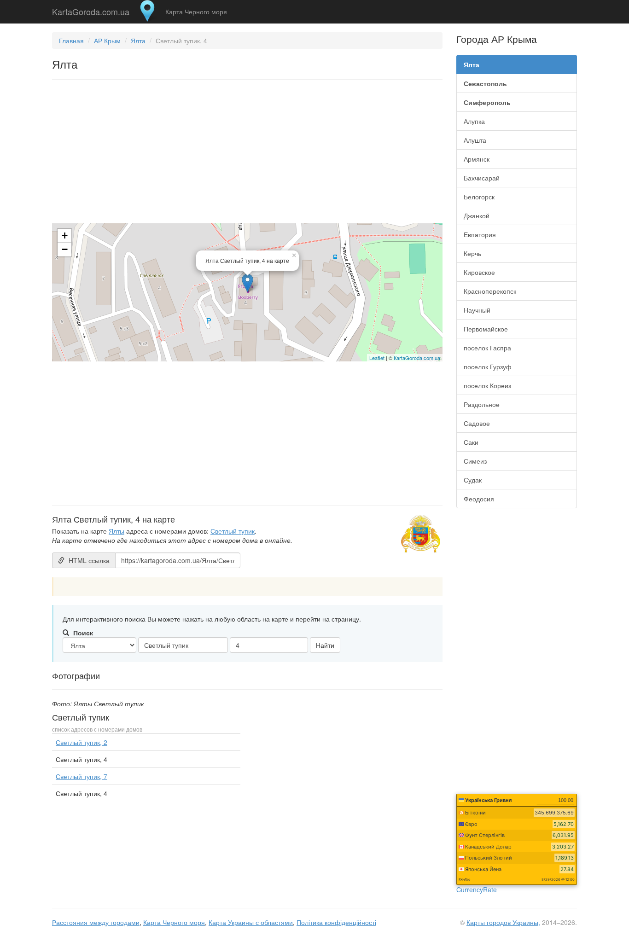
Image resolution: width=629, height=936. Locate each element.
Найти (325, 645)
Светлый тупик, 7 (81, 776)
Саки (471, 442)
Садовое (477, 423)
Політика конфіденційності (336, 922)
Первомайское (486, 328)
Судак (473, 479)
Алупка (474, 121)
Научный (477, 309)
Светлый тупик (232, 530)
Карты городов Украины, (503, 922)
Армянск (476, 158)
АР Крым (107, 40)
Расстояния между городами (96, 922)
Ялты (116, 530)
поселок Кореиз (487, 385)
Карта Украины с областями (251, 922)
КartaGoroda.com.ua (417, 357)
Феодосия (479, 498)
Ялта (138, 40)
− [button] (65, 249)
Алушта (475, 140)
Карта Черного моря (196, 11)
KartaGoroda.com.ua (90, 10)
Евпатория (480, 234)
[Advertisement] (247, 153)
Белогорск (479, 196)
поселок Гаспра (487, 347)
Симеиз (475, 460)
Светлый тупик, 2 (81, 742)
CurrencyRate (476, 889)
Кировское (479, 272)
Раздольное (482, 404)
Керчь (472, 253)
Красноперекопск (490, 291)
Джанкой (476, 215)
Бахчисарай (482, 177)
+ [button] (65, 235)
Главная (71, 40)
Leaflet (376, 357)
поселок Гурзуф (488, 366)
